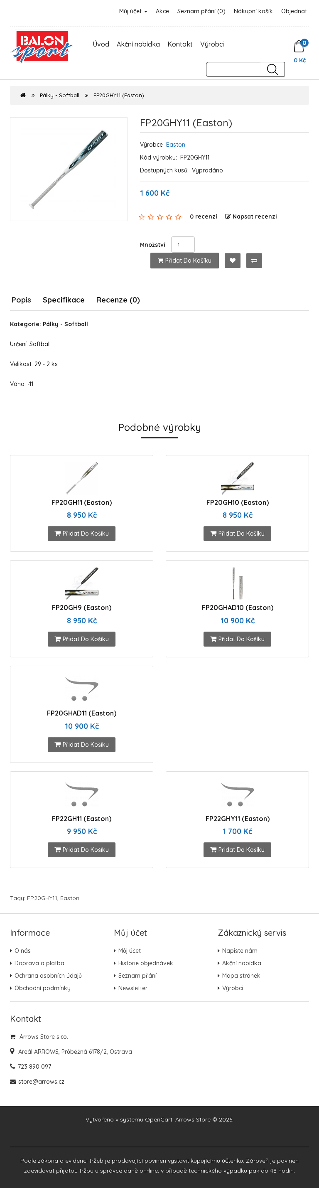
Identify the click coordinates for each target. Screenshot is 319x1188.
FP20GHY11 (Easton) (118, 95)
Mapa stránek (241, 975)
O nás (23, 950)
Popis (21, 300)
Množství (152, 244)
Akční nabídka (138, 44)
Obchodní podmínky (43, 988)
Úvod (101, 44)
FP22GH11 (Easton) (81, 818)
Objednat (294, 11)
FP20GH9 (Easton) (81, 607)
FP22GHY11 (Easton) (238, 818)
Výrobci (212, 44)
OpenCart (158, 1119)
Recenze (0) (118, 300)
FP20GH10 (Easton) (237, 502)
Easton (175, 144)
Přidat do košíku (188, 260)
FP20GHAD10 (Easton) (237, 607)
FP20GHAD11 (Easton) (81, 713)
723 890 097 (34, 1066)
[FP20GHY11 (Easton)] (69, 169)
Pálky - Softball (59, 95)
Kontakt (180, 44)
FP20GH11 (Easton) (82, 502)
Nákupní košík (253, 11)
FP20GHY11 (42, 898)
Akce (162, 11)
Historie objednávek (145, 963)
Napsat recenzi (255, 216)
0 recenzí (203, 216)
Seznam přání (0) (201, 11)
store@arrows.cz (41, 1081)
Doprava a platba (39, 963)
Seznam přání (137, 975)
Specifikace (64, 300)
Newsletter (132, 988)
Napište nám (240, 950)
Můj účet (131, 11)
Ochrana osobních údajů (48, 975)
